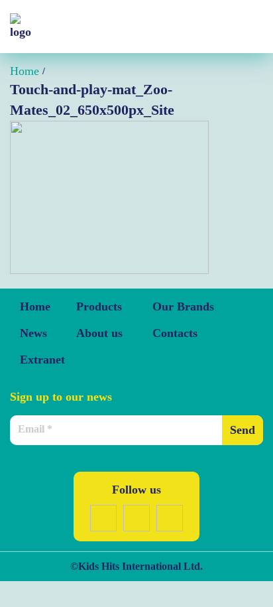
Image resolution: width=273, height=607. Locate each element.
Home (35, 306)
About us (99, 333)
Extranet (42, 359)
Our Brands (183, 306)
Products (99, 306)
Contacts (174, 333)
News (33, 333)
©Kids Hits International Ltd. (136, 566)
